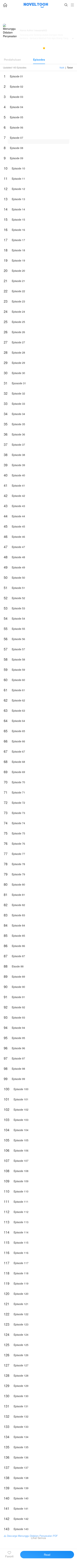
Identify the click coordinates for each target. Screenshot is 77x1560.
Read (47, 1554)
